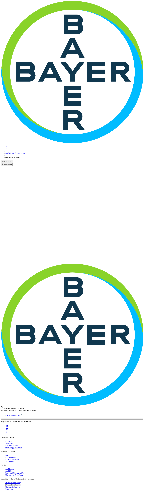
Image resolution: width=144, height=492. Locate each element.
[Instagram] (6, 433)
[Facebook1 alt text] (6, 426)
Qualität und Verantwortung (15, 153)
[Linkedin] (6, 430)
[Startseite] (6, 149)
